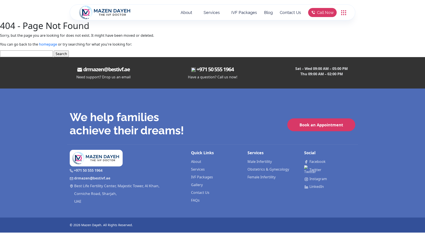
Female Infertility (261, 177)
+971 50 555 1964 (215, 69)
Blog (268, 12)
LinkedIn (316, 186)
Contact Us (290, 12)
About (186, 12)
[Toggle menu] (343, 12)
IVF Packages (244, 12)
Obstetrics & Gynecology (268, 169)
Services (212, 12)
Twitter (315, 169)
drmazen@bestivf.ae (106, 69)
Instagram (318, 178)
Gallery (197, 184)
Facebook (317, 161)
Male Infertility (259, 161)
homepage (48, 44)
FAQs (195, 200)
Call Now (325, 12)
